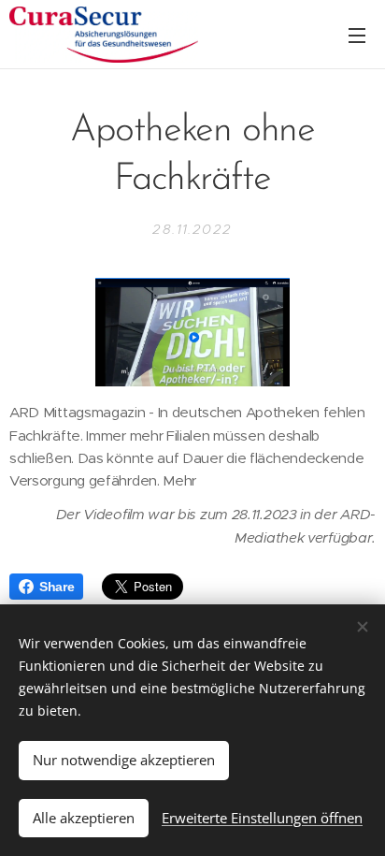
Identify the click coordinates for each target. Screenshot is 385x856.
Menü (357, 34)
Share (56, 586)
